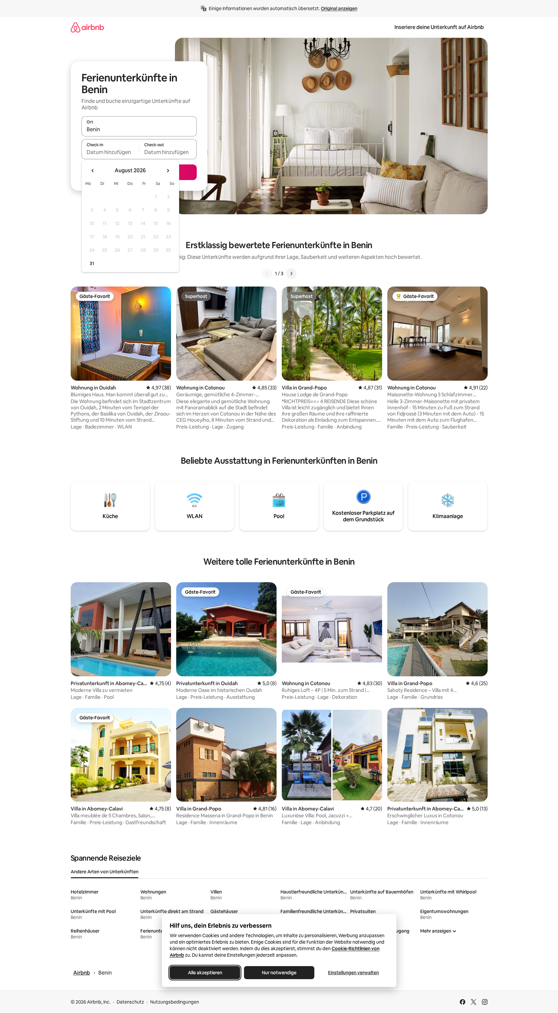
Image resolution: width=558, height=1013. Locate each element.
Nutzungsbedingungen (174, 1002)
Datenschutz (130, 1002)
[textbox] (110, 152)
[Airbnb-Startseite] (87, 27)
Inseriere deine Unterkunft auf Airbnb (439, 27)
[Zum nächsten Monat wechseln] (168, 171)
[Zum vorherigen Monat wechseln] (93, 171)
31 (92, 263)
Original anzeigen (339, 8)
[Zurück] (267, 273)
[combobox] (139, 129)
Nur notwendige (279, 973)
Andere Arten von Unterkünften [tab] (104, 872)
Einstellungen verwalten (353, 973)
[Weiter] (291, 273)
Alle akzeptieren (205, 973)
